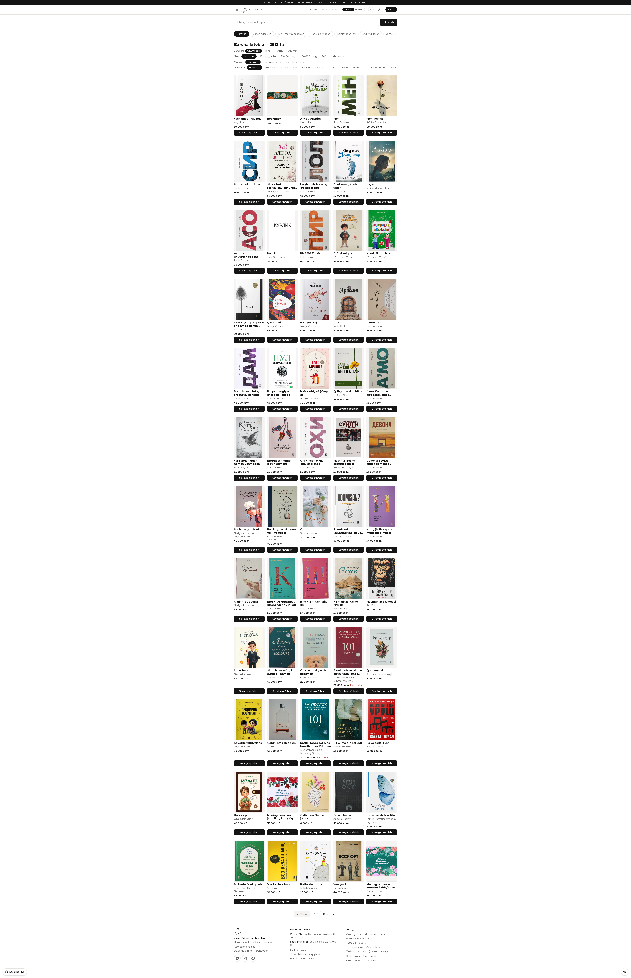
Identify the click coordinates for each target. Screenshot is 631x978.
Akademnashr (378, 67)
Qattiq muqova (272, 62)
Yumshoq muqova (296, 62)
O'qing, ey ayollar (246, 601)
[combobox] (306, 22)
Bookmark (274, 118)
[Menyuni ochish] (237, 10)
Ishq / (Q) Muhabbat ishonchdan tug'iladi (281, 603)
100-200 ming (309, 56)
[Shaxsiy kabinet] (379, 9)
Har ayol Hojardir (311, 322)
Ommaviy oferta (355, 960)
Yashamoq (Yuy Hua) (248, 118)
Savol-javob (369, 956)
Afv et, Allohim (310, 118)
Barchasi (241, 33)
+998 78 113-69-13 (356, 942)
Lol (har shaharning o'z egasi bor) (313, 186)
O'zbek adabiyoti (395, 33)
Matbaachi (359, 67)
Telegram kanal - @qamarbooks (364, 947)
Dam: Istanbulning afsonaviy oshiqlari (247, 393)
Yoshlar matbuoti (325, 67)
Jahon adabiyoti (262, 33)
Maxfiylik (372, 960)
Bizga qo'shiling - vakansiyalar (251, 950)
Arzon (279, 50)
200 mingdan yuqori (333, 56)
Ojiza (303, 529)
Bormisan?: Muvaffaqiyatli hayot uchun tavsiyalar (347, 531)
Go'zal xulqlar (342, 253)
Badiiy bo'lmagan (320, 33)
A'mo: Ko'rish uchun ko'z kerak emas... (380, 393)
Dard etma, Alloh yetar (345, 186)
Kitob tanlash (353, 956)
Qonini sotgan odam (281, 743)
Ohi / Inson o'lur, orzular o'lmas (311, 462)
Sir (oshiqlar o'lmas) (248, 184)
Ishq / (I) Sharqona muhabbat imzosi (379, 531)
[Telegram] (237, 958)
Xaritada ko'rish (298, 950)
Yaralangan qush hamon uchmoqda (247, 462)
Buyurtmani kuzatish (302, 958)
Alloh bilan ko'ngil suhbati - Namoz (279, 672)
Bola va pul (241, 815)
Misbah (343, 67)
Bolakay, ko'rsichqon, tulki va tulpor (281, 531)
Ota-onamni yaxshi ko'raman (313, 672)
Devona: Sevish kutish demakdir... (378, 462)
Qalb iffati (274, 322)
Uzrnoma (372, 322)
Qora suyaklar (376, 670)
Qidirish (389, 22)
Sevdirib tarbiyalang (248, 743)
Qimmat (292, 50)
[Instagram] (245, 958)
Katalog (314, 9)
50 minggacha (267, 56)
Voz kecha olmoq (279, 884)
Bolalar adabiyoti (346, 33)
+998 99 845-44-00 (357, 938)
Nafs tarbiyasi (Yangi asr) (314, 393)
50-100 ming (288, 56)
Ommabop (253, 50)
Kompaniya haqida (244, 946)
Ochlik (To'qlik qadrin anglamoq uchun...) (249, 324)
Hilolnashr (270, 67)
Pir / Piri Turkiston (312, 253)
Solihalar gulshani (246, 529)
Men (336, 118)
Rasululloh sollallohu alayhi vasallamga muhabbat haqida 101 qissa (348, 672)
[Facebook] (253, 958)
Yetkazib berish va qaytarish (306, 954)
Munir (284, 67)
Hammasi (249, 56)
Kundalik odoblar (378, 253)
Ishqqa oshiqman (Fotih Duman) (279, 462)
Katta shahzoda (311, 884)
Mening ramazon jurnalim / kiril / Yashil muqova (381, 886)
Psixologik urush (377, 743)
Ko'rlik (271, 253)
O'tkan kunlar (342, 815)
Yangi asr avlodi (301, 67)
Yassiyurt (339, 884)
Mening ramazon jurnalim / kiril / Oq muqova (280, 817)
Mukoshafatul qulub (248, 884)
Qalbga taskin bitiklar (348, 391)
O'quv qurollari (371, 33)
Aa (625, 971)
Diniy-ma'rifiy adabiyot (291, 33)
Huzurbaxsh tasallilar (380, 815)
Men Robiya (374, 118)
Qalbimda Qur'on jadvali (312, 817)
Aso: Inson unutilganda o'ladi (246, 255)
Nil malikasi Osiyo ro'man (345, 603)
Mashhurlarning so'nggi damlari (344, 462)
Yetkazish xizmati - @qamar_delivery (367, 951)
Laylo (370, 184)
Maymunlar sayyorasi (381, 601)
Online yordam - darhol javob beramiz (367, 934)
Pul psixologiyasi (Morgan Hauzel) (278, 393)
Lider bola (241, 670)
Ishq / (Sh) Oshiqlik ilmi (313, 603)
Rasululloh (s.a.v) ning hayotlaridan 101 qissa (315, 744)
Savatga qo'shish (249, 132)
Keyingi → (329, 914)
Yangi (268, 50)
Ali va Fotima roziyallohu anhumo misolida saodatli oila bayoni (282, 186)
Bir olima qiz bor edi (347, 743)
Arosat (337, 322)
